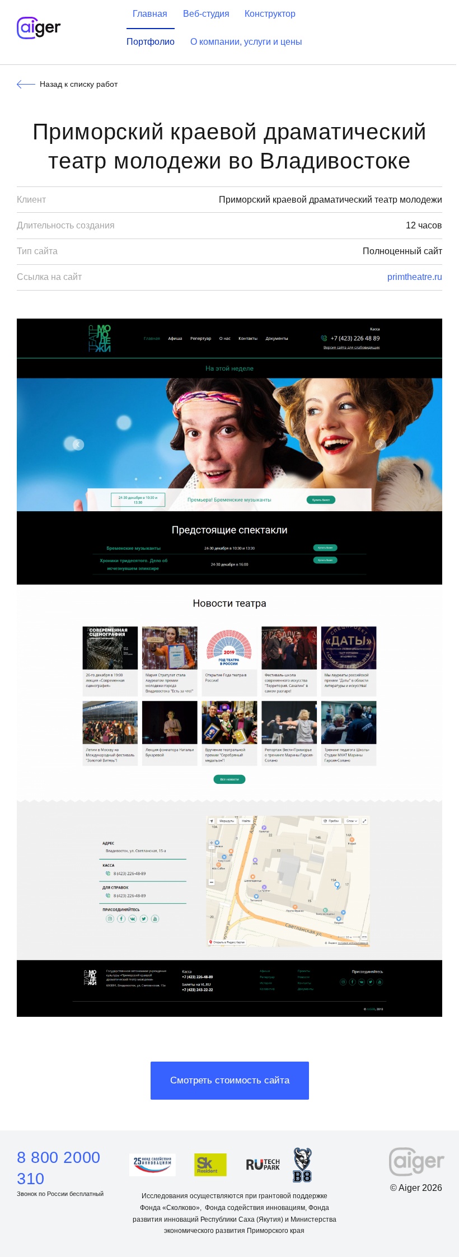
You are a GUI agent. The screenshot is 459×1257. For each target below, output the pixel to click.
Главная (150, 13)
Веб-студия (206, 13)
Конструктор (270, 13)
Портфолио (151, 41)
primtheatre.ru (414, 277)
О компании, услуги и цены (246, 41)
